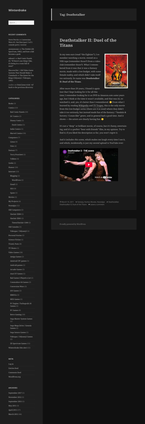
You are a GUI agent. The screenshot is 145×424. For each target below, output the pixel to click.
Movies (11, 197)
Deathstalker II (66, 204)
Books (10, 103)
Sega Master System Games (21, 319)
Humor (11, 167)
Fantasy (11, 150)
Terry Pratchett (16, 154)
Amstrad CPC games (18, 261)
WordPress (16, 180)
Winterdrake (17, 10)
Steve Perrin (13, 40)
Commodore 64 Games (19, 282)
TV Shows (12, 248)
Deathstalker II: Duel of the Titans (88, 42)
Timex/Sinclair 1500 (20, 222)
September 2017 (15, 393)
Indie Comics (15, 129)
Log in (10, 364)
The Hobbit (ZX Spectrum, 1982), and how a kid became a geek (21, 51)
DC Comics (14, 116)
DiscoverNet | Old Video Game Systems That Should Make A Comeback (20, 73)
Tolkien (13, 159)
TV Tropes (98, 105)
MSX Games (15, 299)
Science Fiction (14, 239)
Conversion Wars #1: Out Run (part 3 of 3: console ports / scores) (20, 42)
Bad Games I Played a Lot (20, 278)
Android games (16, 265)
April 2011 (12, 410)
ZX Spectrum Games (18, 343)
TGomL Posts (13, 244)
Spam (12, 193)
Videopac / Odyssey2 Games (21, 336)
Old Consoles (13, 227)
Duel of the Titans (79, 204)
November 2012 (14, 397)
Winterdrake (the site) (17, 348)
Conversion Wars (17, 286)
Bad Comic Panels (17, 112)
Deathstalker (113, 202)
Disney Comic (15, 120)
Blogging (13, 176)
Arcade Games (16, 269)
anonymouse (13, 49)
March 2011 (13, 414)
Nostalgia (12, 205)
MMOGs (13, 295)
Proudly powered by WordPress (73, 224)
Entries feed (13, 368)
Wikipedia (84, 105)
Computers (12, 137)
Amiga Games (15, 257)
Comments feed (14, 372)
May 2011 (12, 406)
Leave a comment (97, 204)
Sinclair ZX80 (15, 214)
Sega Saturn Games (18, 332)
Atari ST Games (16, 274)
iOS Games (14, 291)
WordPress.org (14, 377)
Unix (12, 146)
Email (12, 184)
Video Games (13, 252)
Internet (11, 171)
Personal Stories (15, 235)
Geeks (10, 163)
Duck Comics (17, 125)
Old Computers (14, 210)
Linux (12, 142)
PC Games (14, 310)
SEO (11, 188)
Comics (11, 108)
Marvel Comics (16, 133)
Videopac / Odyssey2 (18, 231)
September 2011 (15, 401)
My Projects (13, 201)
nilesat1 (11, 58)
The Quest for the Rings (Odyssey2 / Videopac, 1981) (21, 78)
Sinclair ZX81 (15, 218)
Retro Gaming (15, 314)
